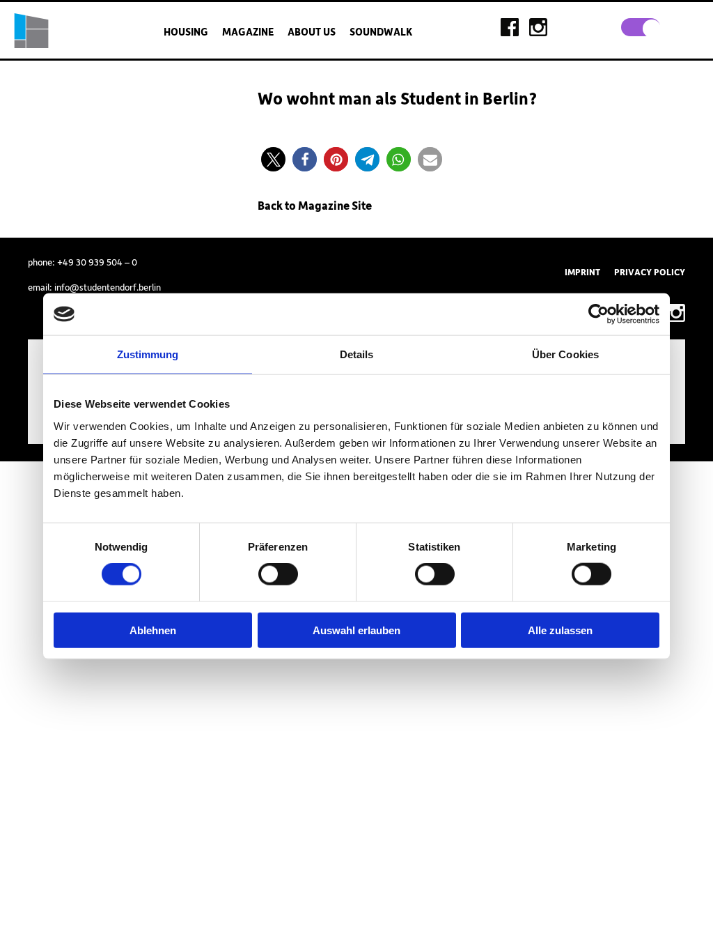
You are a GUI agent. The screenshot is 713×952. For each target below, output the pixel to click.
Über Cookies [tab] (565, 354)
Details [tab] (357, 354)
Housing (186, 32)
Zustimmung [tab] (148, 354)
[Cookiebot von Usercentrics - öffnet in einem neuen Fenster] (598, 314)
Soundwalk (381, 32)
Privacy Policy (649, 272)
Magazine (248, 32)
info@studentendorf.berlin (107, 288)
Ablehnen (153, 630)
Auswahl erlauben (356, 630)
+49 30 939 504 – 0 (97, 263)
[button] (273, 159)
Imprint (582, 272)
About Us (312, 32)
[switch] (278, 574)
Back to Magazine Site (315, 206)
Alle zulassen (560, 630)
